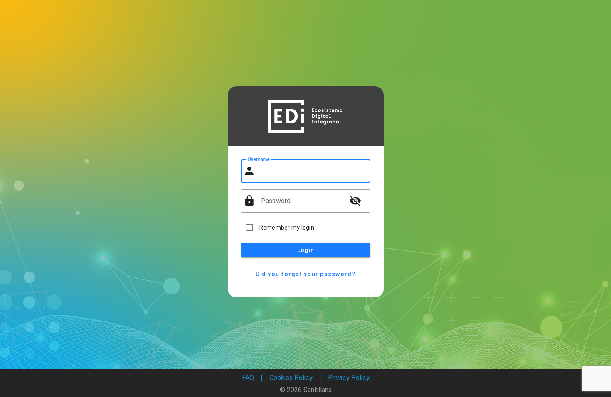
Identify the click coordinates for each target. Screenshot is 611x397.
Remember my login (286, 227)
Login (305, 250)
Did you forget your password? (305, 274)
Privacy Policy (349, 378)
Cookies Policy (291, 378)
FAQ (248, 378)
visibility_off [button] (355, 200)
